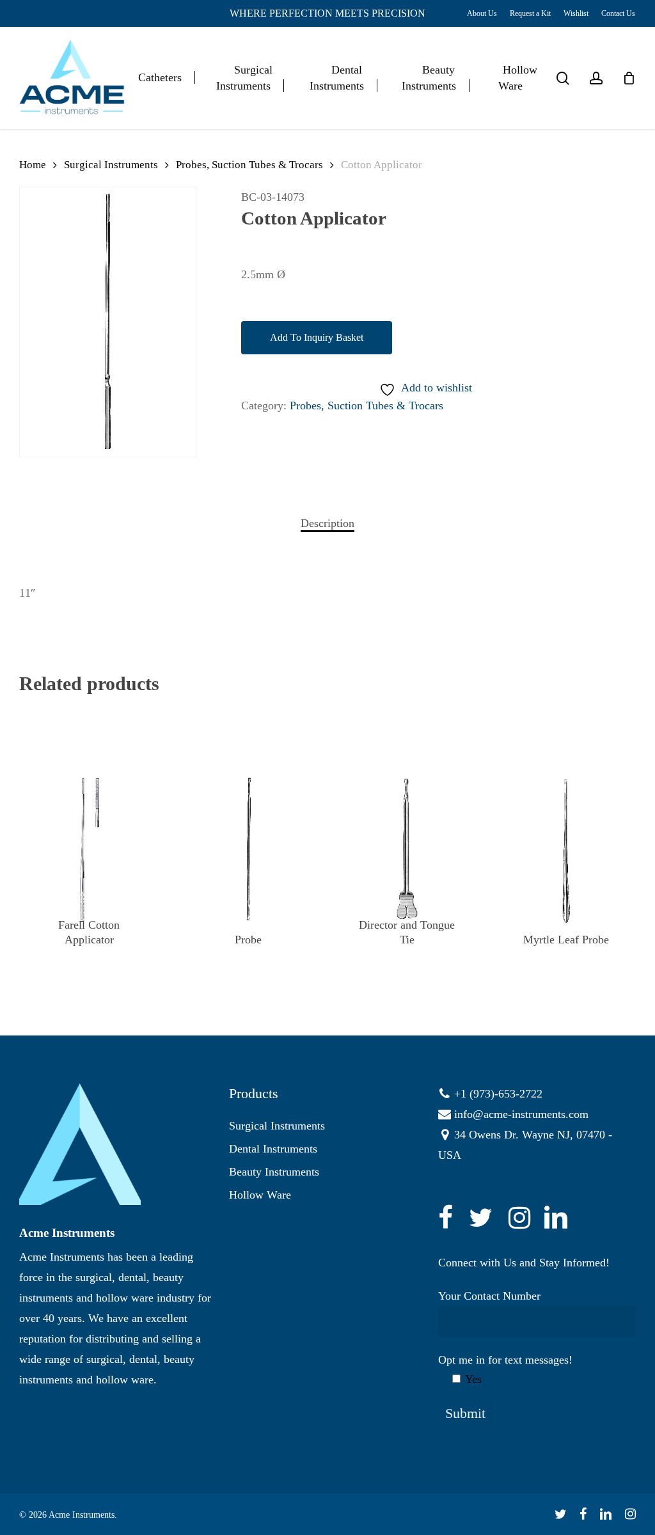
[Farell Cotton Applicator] (89, 850)
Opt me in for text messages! (505, 1369)
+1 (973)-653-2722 (498, 1093)
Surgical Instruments (111, 165)
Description (327, 523)
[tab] (327, 523)
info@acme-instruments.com (521, 1114)
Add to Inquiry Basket (316, 337)
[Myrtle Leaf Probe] (566, 850)
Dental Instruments (273, 1148)
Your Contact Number (489, 1295)
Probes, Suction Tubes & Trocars (249, 165)
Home (32, 165)
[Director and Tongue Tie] (407, 850)
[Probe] (248, 850)
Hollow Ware (260, 1194)
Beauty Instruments (274, 1171)
